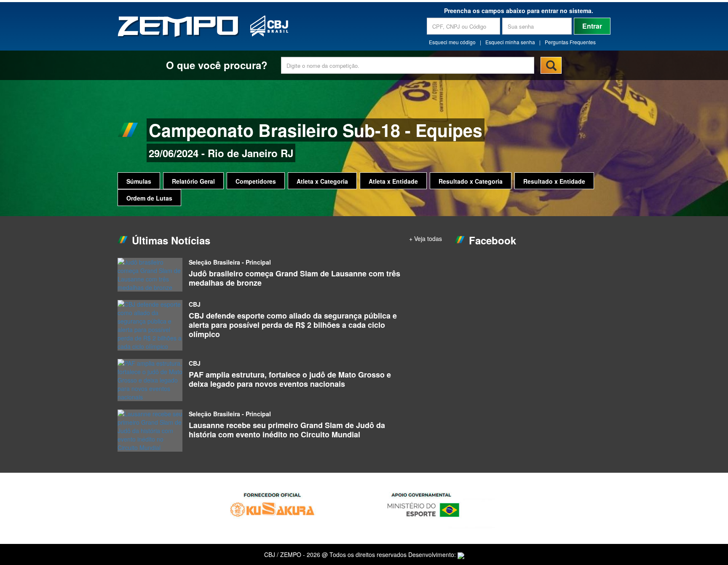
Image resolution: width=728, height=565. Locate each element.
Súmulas (138, 181)
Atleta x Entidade (393, 181)
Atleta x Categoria (322, 181)
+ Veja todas (425, 238)
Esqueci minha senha (510, 42)
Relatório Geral (193, 181)
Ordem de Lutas (149, 198)
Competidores (256, 181)
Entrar (592, 26)
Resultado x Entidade (554, 181)
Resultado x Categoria (471, 181)
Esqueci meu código (452, 42)
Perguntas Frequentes (570, 42)
